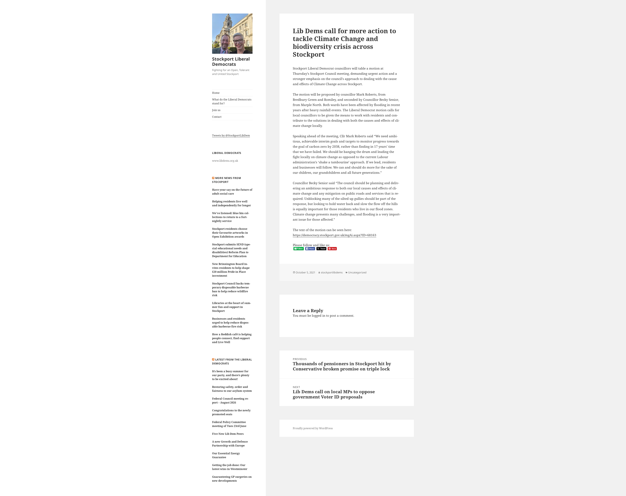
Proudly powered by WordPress (313, 428)
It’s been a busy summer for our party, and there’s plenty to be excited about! (230, 375)
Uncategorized (357, 272)
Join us (216, 110)
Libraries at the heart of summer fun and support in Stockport (231, 307)
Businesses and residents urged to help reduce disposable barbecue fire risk (230, 322)
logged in (318, 315)
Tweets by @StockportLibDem (231, 135)
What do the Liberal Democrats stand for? (231, 101)
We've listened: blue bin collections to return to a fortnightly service (230, 217)
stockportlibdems (332, 272)
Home (216, 93)
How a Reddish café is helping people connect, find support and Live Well (232, 338)
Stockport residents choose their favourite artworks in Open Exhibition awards (230, 232)
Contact (217, 117)
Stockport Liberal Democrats (231, 61)
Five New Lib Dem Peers (228, 434)
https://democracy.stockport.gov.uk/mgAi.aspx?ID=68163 (334, 235)
